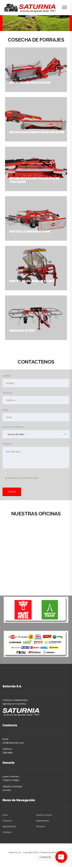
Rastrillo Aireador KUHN (29, 231)
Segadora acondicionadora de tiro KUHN (34, 180)
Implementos (42, 820)
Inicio (5, 814)
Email (5, 410)
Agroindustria (9, 826)
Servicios (40, 826)
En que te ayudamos (13, 427)
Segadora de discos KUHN (29, 82)
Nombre (7, 376)
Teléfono (7, 393)
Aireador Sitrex (22, 330)
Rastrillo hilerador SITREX (31, 281)
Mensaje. (7, 444)
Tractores (7, 820)
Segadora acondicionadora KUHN (36, 132)
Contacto (7, 832)
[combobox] (36, 434)
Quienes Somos (44, 814)
